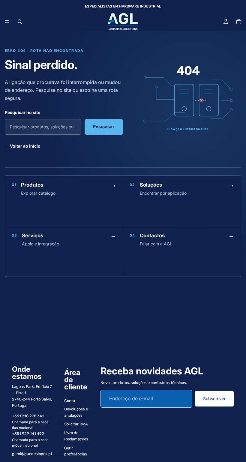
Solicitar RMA (76, 424)
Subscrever (214, 398)
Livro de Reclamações (76, 435)
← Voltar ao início (22, 145)
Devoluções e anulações (76, 412)
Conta (69, 400)
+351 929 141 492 (28, 433)
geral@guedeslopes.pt (32, 454)
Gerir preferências (75, 451)
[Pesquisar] (19, 21)
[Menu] (7, 21)
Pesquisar (104, 126)
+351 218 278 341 (28, 416)
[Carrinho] (238, 21)
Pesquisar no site (22, 112)
